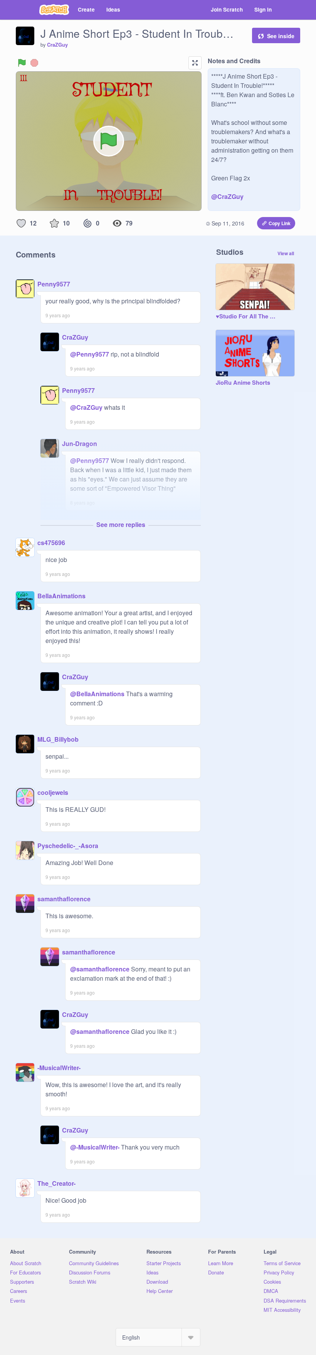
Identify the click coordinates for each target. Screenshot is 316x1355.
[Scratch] (54, 9)
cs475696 (51, 542)
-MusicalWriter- (59, 1067)
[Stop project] (34, 63)
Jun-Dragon (79, 443)
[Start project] (22, 63)
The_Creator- (56, 1183)
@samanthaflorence (99, 968)
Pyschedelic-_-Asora (67, 845)
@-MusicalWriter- (94, 1147)
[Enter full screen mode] (195, 62)
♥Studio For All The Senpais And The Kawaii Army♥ (247, 316)
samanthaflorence (64, 898)
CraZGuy (57, 44)
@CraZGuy (227, 196)
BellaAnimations (61, 595)
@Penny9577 (89, 354)
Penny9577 (53, 283)
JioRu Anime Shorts (243, 382)
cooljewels (52, 792)
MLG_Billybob (58, 739)
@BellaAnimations (97, 693)
